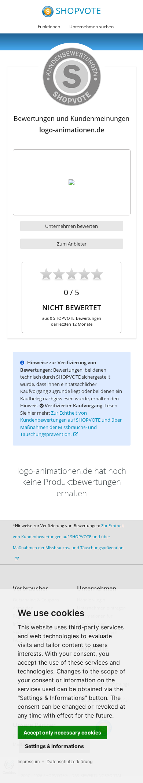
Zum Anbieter (72, 243)
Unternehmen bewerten (71, 226)
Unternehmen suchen (91, 27)
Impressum (29, 761)
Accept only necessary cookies (62, 732)
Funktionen (49, 27)
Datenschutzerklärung (69, 761)
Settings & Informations (54, 746)
